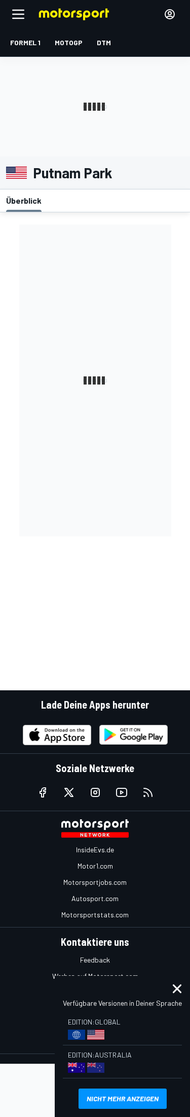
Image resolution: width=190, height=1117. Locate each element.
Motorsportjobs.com (95, 882)
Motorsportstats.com (95, 914)
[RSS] (148, 792)
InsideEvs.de (95, 849)
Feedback (95, 959)
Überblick (24, 200)
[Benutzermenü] (170, 14)
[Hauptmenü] (18, 14)
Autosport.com (95, 898)
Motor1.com (95, 865)
